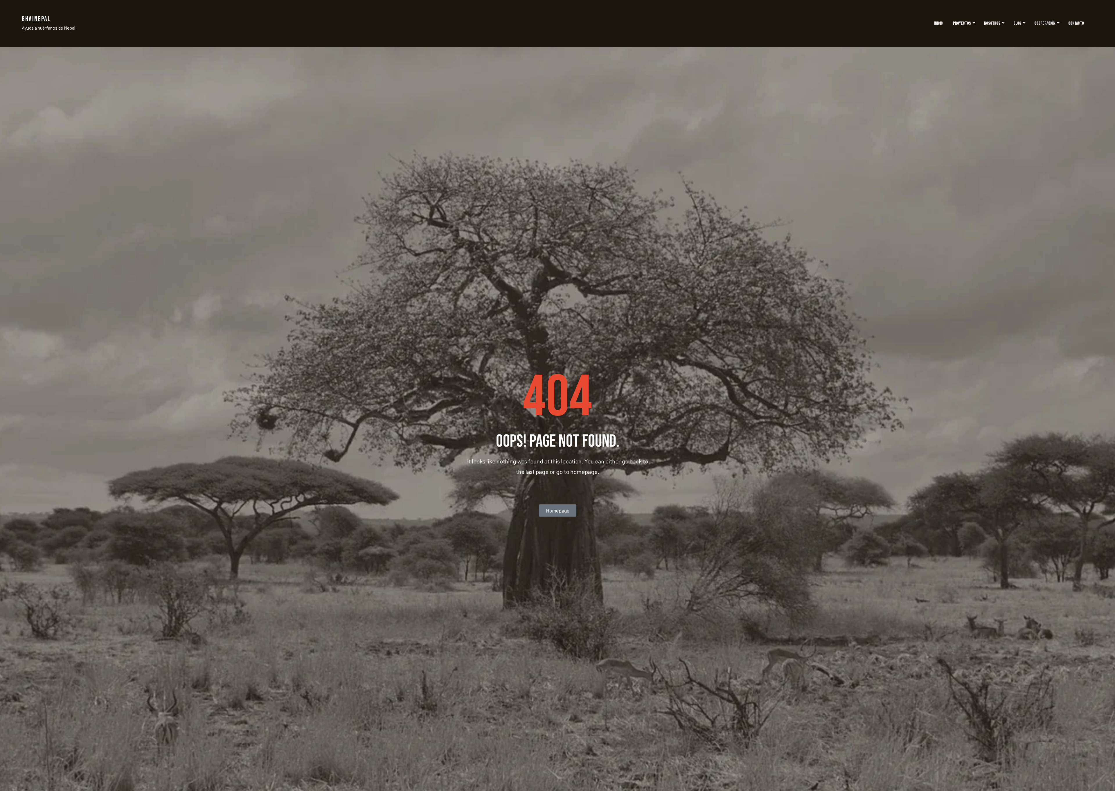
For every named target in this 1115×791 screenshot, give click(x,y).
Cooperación (1044, 23)
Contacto (1076, 23)
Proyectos (962, 23)
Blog (1017, 23)
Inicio (938, 23)
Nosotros (992, 23)
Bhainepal (36, 19)
